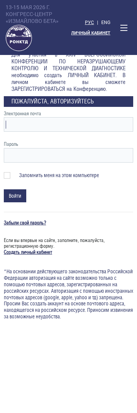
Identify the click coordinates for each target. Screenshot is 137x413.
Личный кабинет (90, 33)
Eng (105, 22)
